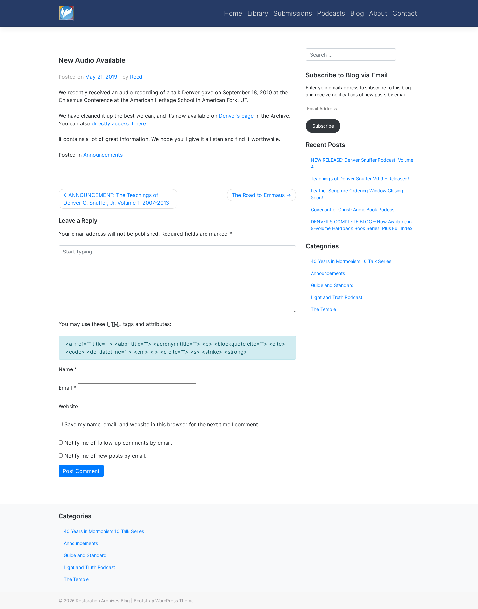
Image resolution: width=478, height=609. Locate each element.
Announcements (103, 154)
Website (68, 406)
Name (68, 369)
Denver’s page (236, 115)
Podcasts (331, 13)
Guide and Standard (332, 285)
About (378, 13)
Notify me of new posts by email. (105, 455)
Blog (357, 13)
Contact (404, 13)
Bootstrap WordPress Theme (164, 600)
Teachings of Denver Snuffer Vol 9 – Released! (360, 178)
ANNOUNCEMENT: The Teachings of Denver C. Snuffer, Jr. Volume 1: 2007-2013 (116, 199)
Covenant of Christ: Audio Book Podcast (353, 209)
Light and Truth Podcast (336, 297)
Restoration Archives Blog (103, 600)
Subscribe (323, 126)
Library (257, 13)
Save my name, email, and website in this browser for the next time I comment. (161, 424)
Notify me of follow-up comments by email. (118, 442)
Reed (136, 76)
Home (233, 13)
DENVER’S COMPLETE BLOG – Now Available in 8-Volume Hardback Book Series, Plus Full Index (362, 225)
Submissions (292, 13)
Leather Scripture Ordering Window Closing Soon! (357, 194)
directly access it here (119, 123)
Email (67, 387)
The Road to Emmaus (258, 195)
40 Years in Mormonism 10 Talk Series (351, 261)
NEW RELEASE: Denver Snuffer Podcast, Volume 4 (362, 163)
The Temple (323, 309)
